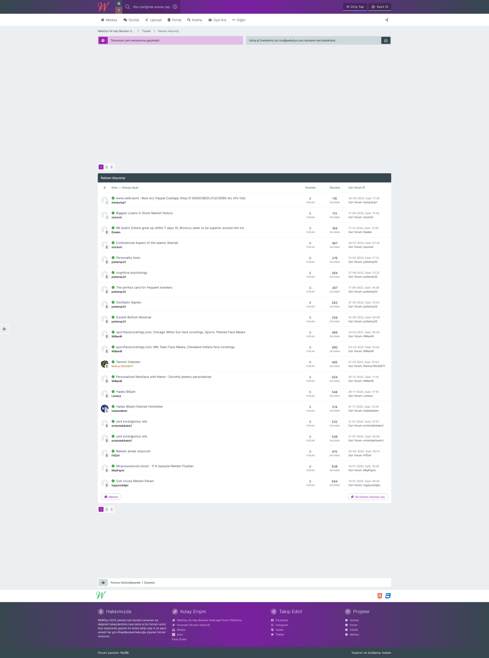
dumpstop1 (370, 202)
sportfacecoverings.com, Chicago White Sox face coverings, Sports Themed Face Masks (180, 332)
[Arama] (127, 7)
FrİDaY (367, 455)
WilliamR (368, 336)
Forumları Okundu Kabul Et (193, 625)
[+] (364, 187)
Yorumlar (310, 187)
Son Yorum (355, 187)
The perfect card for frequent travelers (144, 287)
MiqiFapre (369, 470)
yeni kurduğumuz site (131, 421)
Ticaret (146, 31)
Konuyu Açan (130, 187)
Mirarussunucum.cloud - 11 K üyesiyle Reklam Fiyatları (155, 466)
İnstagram (282, 625)
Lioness (368, 395)
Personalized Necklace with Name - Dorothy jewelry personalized (163, 377)
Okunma (335, 187)
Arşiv (180, 634)
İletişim (181, 629)
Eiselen (367, 232)
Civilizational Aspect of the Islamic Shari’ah (147, 243)
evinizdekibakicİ (373, 425)
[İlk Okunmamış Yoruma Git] (113, 198)
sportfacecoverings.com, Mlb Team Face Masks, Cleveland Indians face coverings (175, 347)
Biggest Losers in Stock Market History (144, 213)
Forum (353, 625)
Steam (280, 629)
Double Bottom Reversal (133, 317)
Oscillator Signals (128, 302)
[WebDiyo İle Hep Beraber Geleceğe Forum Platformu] (103, 6)
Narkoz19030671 (374, 366)
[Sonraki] (112, 166)
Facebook (282, 620)
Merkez (354, 634)
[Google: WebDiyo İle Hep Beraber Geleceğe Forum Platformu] (118, 3)
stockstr (368, 217)
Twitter (280, 634)
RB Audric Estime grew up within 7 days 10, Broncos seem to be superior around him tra (180, 228)
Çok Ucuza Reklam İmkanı (135, 481)
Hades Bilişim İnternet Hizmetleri (139, 406)
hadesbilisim (371, 410)
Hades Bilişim (125, 392)
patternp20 (370, 261)
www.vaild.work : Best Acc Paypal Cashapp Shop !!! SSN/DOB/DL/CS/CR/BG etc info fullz (181, 198)
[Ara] (175, 7)
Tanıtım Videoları (128, 362)
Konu (115, 187)
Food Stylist (179, 639)
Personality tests (128, 258)
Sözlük (354, 629)
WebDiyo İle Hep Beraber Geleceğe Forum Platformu (116, 31)
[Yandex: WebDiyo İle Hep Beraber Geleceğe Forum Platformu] (118, 10)
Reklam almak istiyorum (133, 451)
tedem (386, 653)
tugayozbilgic (371, 485)
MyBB (124, 653)
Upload (354, 620)
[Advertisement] (212, 74)
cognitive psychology (131, 272)
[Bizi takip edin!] (386, 20)
